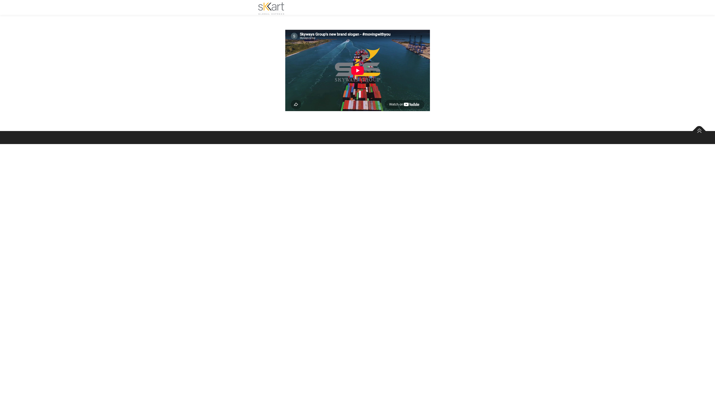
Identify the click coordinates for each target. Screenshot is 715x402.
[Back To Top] (699, 131)
